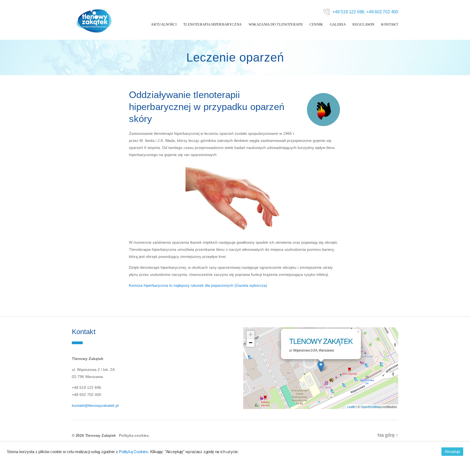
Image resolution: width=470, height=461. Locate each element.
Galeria (338, 24)
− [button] (250, 342)
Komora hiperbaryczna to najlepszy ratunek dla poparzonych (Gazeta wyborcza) (198, 285)
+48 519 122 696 (348, 12)
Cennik (316, 24)
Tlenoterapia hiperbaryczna (212, 24)
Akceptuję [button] (452, 452)
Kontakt (389, 24)
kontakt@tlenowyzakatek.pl (95, 405)
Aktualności (164, 24)
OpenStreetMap (371, 406)
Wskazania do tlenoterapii (276, 24)
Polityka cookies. (134, 435)
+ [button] (250, 334)
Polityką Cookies (133, 452)
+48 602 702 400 (382, 12)
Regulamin (363, 24)
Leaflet (351, 406)
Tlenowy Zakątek (320, 341)
